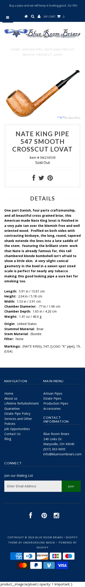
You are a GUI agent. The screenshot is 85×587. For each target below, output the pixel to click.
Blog (7, 439)
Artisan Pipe (32, 49)
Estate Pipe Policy (17, 413)
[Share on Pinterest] (50, 179)
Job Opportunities (17, 429)
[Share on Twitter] (41, 179)
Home (15, 49)
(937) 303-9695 (54, 449)
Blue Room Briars (56, 434)
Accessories (52, 408)
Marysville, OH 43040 (58, 444)
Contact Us (12, 434)
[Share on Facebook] (33, 179)
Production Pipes (55, 403)
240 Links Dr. (52, 439)
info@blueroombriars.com (62, 454)
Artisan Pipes (52, 393)
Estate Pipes (52, 398)
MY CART (54, 16)
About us (10, 398)
